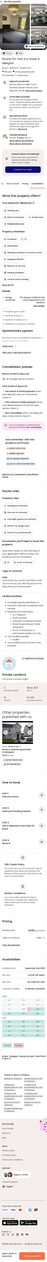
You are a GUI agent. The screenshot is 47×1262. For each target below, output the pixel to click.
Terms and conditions (12, 1159)
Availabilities (37, 183)
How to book (13, 183)
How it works (7, 1128)
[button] (35, 46)
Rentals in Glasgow (13, 1078)
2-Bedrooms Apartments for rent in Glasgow (33, 1087)
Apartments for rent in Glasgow (33, 1079)
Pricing (25, 183)
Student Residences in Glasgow (13, 1109)
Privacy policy (8, 1150)
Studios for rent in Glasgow (32, 1103)
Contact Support (10, 1182)
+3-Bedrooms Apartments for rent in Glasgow (33, 1096)
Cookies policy (9, 1155)
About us (6, 1133)
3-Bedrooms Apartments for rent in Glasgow (13, 1096)
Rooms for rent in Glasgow (12, 1103)
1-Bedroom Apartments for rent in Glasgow (13, 1087)
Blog (4, 1137)
